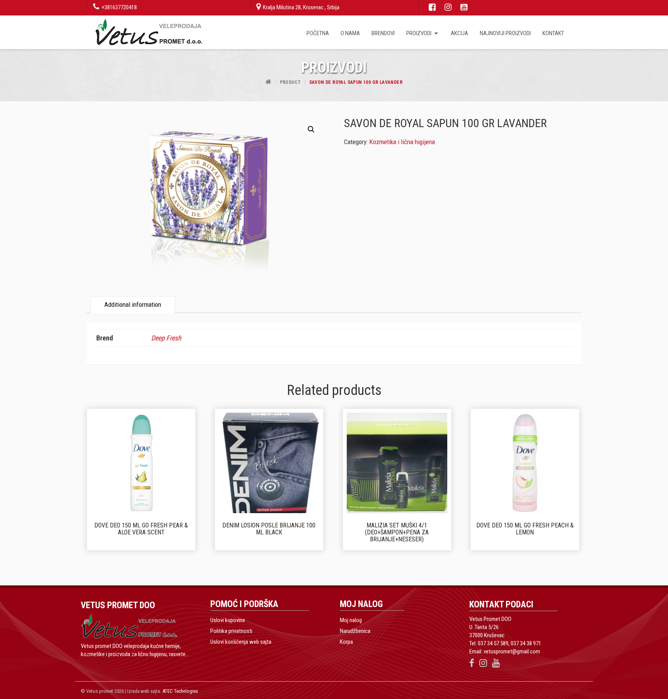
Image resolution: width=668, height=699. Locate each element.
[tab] (132, 304)
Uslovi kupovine (227, 620)
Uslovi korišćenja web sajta (240, 641)
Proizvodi (419, 33)
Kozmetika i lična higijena (402, 142)
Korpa (346, 641)
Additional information (132, 304)
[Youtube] (462, 7)
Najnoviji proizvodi (505, 33)
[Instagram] (446, 7)
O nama (350, 33)
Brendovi (383, 33)
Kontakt (553, 33)
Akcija (459, 33)
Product (290, 82)
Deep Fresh (166, 338)
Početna (318, 33)
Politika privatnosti (231, 631)
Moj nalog (351, 620)
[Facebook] (430, 7)
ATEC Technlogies (180, 691)
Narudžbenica (355, 631)
